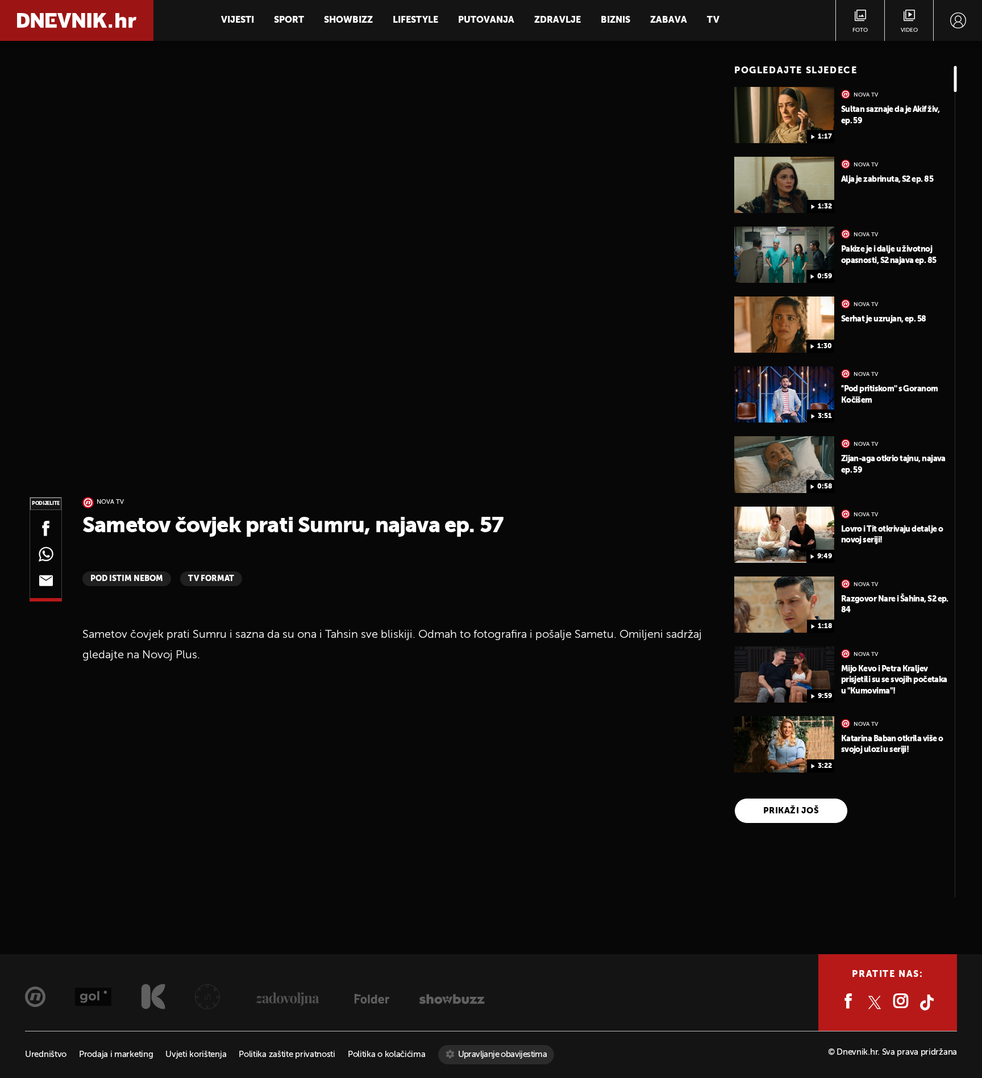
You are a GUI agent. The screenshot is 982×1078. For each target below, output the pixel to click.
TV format (211, 579)
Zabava (668, 20)
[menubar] (958, 20)
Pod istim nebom (126, 579)
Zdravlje (557, 20)
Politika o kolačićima (387, 1054)
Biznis (615, 20)
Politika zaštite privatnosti (287, 1054)
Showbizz (348, 20)
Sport (289, 20)
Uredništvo (45, 1054)
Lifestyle (415, 20)
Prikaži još (791, 811)
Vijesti (237, 20)
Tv (713, 20)
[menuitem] (958, 20)
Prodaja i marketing (116, 1054)
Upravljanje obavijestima (502, 1054)
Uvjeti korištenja (195, 1054)
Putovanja (486, 20)
